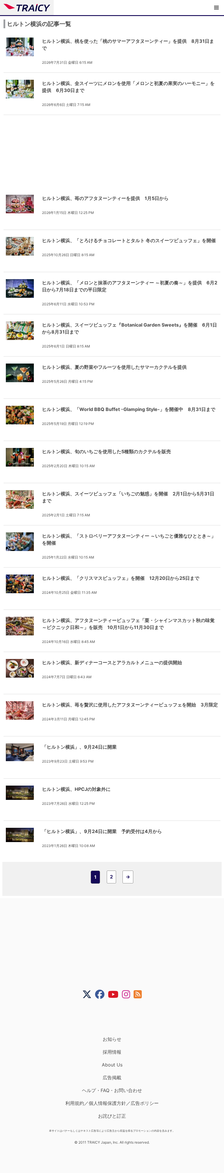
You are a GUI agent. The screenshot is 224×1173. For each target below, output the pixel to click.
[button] (216, 7)
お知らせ (112, 1039)
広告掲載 (112, 1077)
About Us (112, 1065)
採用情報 (112, 1052)
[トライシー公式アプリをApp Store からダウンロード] (115, 1017)
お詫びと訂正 (112, 1116)
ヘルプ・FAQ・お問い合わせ (112, 1090)
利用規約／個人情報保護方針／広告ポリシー (112, 1103)
